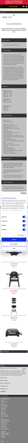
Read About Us (4, 413)
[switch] (24, 221)
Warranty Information (5, 414)
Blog (2, 417)
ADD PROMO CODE (9, 2)
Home (1, 12)
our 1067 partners (10, 200)
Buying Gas (3, 425)
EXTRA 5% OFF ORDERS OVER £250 (14, 1)
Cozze (5, 12)
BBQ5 (15, 2)
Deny (14, 248)
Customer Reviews (4, 416)
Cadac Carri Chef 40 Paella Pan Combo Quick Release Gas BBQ (14, 315)
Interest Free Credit (4, 405)
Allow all (14, 239)
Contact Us (3, 400)
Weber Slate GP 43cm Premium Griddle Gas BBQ (14, 342)
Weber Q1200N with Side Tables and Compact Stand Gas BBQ (14, 288)
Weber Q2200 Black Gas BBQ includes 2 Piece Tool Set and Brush (14, 262)
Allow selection (14, 244)
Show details (21, 235)
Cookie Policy (3, 408)
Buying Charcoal (4, 424)
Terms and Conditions (5, 401)
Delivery (2, 402)
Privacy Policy (3, 409)
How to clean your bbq (5, 429)
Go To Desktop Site (4, 395)
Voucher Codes (4, 407)
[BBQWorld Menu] (1, 6)
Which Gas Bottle (4, 428)
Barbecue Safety (4, 426)
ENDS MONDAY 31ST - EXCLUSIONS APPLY (14, 3)
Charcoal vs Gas (4, 422)
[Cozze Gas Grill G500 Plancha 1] (5, 19)
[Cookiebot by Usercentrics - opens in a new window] (20, 193)
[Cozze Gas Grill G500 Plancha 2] (10, 19)
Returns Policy (3, 404)
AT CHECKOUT (19, 2)
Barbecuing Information (5, 421)
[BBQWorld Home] (13, 6)
